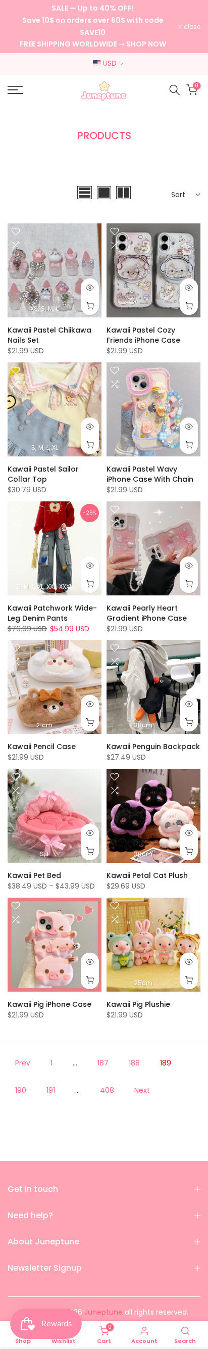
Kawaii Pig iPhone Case (49, 1004)
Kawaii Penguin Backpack (153, 746)
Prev (22, 1063)
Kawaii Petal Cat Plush (147, 875)
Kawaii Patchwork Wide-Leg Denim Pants (52, 613)
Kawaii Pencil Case (42, 746)
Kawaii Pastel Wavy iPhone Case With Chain (150, 474)
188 (134, 1063)
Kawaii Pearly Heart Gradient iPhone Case (147, 613)
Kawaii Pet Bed (34, 875)
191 (50, 1090)
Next (142, 1090)
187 (103, 1063)
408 (107, 1090)
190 (20, 1090)
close (191, 27)
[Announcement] (93, 27)
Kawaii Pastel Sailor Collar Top (43, 474)
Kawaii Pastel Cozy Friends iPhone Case (143, 335)
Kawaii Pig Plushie (138, 1004)
